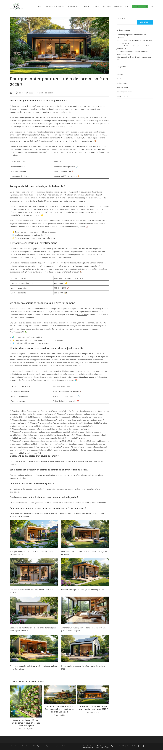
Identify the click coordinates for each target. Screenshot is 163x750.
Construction (121, 79)
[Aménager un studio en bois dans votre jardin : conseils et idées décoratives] (34, 648)
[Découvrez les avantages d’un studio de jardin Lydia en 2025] (85, 648)
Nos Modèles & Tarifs (90, 747)
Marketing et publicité (124, 92)
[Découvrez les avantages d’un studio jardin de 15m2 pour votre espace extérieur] (34, 610)
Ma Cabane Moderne (87, 377)
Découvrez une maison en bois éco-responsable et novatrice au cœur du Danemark (59, 709)
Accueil (85, 746)
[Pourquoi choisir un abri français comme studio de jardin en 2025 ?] (85, 534)
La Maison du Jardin (86, 132)
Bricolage (120, 74)
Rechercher (121, 18)
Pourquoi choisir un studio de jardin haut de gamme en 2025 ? (93, 707)
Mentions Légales (103, 746)
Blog (140, 746)
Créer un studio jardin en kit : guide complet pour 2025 (83, 589)
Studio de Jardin (46, 93)
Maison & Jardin (122, 87)
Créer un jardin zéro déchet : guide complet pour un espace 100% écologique (26, 723)
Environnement (122, 83)
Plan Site (122, 746)
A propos (114, 746)
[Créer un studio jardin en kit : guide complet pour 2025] (85, 572)
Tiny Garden (82, 314)
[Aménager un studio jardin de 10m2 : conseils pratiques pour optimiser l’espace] (85, 610)
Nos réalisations (132, 746)
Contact (92, 746)
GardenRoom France (39, 223)
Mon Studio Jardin (33, 201)
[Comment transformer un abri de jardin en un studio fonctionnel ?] (34, 572)
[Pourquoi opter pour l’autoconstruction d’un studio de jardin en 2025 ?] (34, 534)
